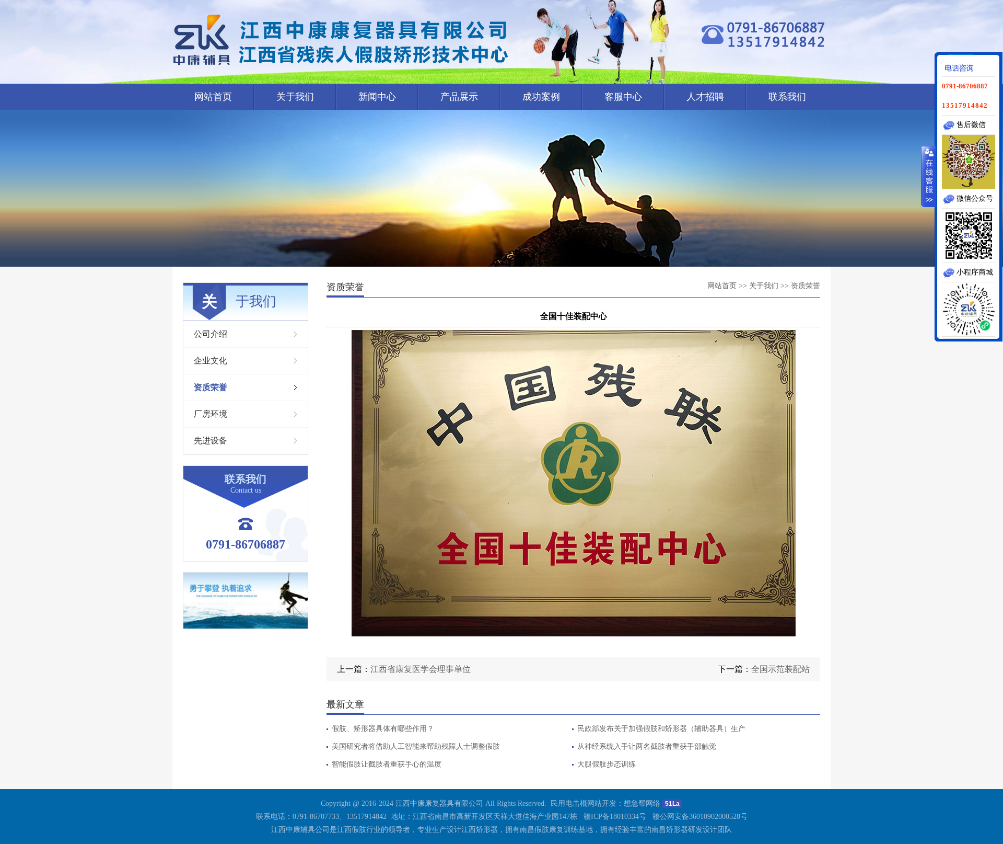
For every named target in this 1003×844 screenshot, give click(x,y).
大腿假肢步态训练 (606, 764)
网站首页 (213, 97)
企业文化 (210, 360)
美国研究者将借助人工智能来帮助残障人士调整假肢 (416, 746)
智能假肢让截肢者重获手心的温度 (386, 764)
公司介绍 (210, 333)
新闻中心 (377, 97)
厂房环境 (210, 413)
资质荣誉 (210, 387)
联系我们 (787, 97)
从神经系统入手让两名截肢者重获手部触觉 (646, 746)
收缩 (928, 176)
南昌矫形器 (669, 830)
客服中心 (623, 97)
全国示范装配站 (780, 669)
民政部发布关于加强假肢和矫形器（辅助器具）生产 (661, 729)
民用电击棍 (569, 803)
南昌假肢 (534, 830)
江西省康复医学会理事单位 (420, 669)
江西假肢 (351, 830)
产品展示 (459, 97)
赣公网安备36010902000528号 (700, 816)
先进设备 (210, 440)
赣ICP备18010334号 (615, 816)
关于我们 (295, 97)
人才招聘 (705, 97)
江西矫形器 (479, 830)
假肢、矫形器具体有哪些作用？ (383, 729)
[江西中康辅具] (342, 40)
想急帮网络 (642, 803)
